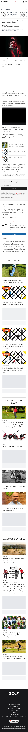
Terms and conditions (14, 704)
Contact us (14, 702)
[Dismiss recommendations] (26, 10)
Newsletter (23, 60)
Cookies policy (14, 710)
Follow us (17, 60)
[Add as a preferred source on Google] (14, 721)
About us (14, 698)
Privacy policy (14, 706)
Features (17, 26)
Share (5, 60)
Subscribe (20, 1)
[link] (6, 224)
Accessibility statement (14, 708)
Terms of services (16, 192)
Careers (14, 712)
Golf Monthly (6, 25)
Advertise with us (14, 714)
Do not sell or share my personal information (14, 716)
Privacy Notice (18, 193)
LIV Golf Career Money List (14, 5)
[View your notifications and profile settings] (13, 2)
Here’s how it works (12, 30)
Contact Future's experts (14, 700)
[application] (14, 116)
